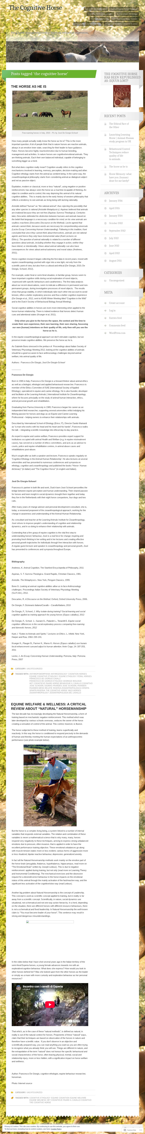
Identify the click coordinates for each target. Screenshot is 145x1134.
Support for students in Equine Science (121, 24)
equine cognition (60, 1098)
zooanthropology (39, 693)
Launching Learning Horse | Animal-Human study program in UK (121, 138)
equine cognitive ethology (43, 676)
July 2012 (114, 238)
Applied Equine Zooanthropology (124, 9)
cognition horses (77, 674)
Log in (112, 310)
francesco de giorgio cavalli (45, 679)
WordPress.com (117, 333)
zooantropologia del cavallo (65, 693)
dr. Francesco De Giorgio (127, 14)
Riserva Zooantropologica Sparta (71, 688)
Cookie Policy (56, 1129)
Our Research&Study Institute (125, 19)
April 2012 (114, 253)
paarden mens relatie (40, 688)
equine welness (37, 1100)
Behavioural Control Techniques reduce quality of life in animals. (119, 154)
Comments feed (117, 325)
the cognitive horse (56, 690)
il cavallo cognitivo (81, 683)
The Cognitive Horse (35, 7)
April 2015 (114, 208)
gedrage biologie (72, 681)
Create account (117, 303)
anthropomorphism (39, 674)
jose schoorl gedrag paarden (45, 686)
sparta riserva (37, 690)
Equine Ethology (68, 676)
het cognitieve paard (40, 683)
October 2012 (116, 223)
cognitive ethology (39, 1098)
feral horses (84, 676)
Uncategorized (34, 669)
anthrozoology (59, 674)
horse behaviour (62, 683)
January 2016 (115, 200)
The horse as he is (28, 86)
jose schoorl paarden (74, 686)
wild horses (74, 690)
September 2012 (117, 230)
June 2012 (114, 245)
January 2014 (116, 215)
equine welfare (78, 1098)
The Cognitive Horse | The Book (88, 24)
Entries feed (115, 318)
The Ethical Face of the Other (119, 125)
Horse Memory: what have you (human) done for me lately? (120, 177)
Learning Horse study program (100, 14)
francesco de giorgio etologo (45, 681)
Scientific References (100, 19)
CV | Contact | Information (96, 9)
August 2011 (115, 260)
